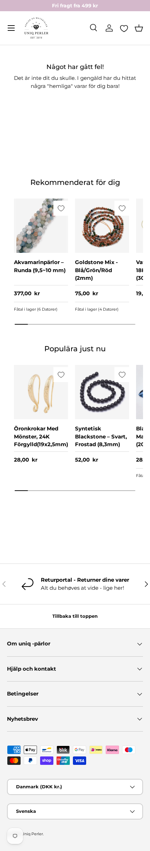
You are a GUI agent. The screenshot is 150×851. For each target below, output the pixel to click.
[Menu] (11, 28)
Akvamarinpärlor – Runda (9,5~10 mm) (40, 266)
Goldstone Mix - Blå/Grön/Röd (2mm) (96, 270)
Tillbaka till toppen (75, 616)
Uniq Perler (32, 833)
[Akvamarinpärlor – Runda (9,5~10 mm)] (41, 226)
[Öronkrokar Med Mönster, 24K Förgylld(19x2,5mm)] (41, 392)
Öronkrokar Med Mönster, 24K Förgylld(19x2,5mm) (41, 436)
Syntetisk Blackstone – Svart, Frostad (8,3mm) (101, 436)
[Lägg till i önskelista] (60, 208)
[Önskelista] (124, 28)
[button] (139, 28)
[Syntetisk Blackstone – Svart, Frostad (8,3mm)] (102, 392)
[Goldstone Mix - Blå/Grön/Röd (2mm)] (102, 226)
